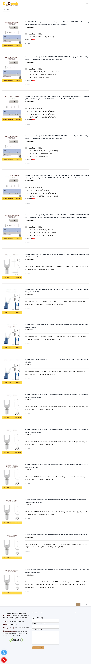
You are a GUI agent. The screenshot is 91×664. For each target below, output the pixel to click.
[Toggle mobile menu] (87, 4)
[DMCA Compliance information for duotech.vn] (16, 640)
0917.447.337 (12, 621)
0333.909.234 (20, 621)
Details (27, 44)
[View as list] (8, 10)
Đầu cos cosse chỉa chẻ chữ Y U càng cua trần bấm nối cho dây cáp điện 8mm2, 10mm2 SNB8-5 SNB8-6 (56, 534)
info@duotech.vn (12, 624)
